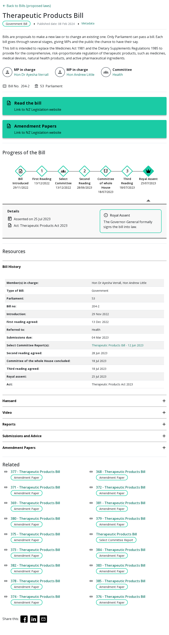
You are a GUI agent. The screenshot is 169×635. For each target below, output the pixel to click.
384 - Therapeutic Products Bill (120, 549)
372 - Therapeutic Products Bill (120, 487)
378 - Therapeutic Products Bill (35, 581)
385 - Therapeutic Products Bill (120, 581)
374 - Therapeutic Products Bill (35, 596)
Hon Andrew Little (80, 74)
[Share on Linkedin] (34, 619)
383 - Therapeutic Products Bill (120, 565)
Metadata (87, 23)
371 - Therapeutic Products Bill (35, 487)
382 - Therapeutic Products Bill (35, 565)
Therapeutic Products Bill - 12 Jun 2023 (117, 345)
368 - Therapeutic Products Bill (120, 471)
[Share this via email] (43, 619)
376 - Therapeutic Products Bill (120, 596)
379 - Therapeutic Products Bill (120, 518)
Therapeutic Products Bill (116, 534)
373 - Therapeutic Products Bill (35, 549)
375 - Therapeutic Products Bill (35, 534)
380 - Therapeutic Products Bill (35, 518)
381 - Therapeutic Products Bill (120, 503)
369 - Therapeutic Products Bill (35, 503)
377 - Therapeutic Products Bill (35, 471)
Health (118, 74)
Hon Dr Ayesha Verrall (31, 74)
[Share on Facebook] (24, 619)
